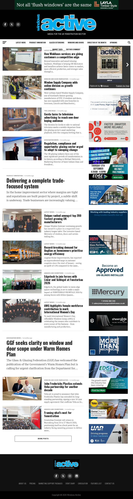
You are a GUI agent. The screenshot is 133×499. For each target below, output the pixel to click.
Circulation (83, 483)
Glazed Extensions (56, 42)
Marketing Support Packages (50, 483)
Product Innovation (37, 42)
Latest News (21, 42)
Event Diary (70, 483)
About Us (22, 483)
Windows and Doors (76, 42)
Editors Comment (73, 49)
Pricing (32, 483)
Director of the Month (96, 42)
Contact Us (109, 483)
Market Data (57, 49)
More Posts (43, 439)
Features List (96, 483)
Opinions (113, 42)
